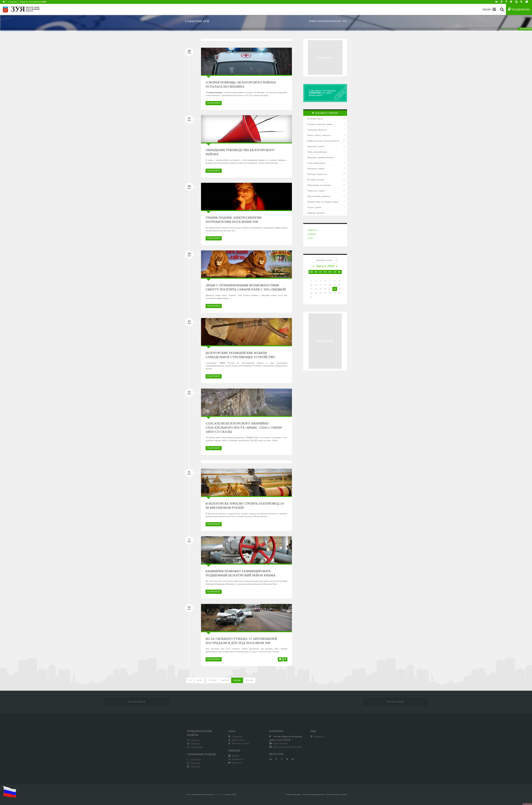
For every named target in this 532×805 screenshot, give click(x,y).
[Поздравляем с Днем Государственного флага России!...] (9, 792)
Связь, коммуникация (317, 152)
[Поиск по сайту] (502, 9)
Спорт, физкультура (316, 163)
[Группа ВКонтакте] (496, 2)
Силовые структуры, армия (319, 124)
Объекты (195, 763)
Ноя (189, 51)
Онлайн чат (237, 759)
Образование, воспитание (319, 185)
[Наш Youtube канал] (516, 2)
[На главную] (6, 2)
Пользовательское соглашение (336, 794)
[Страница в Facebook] (506, 2)
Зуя (18, 9)
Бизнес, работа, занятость (319, 135)
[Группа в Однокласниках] (501, 2)
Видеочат (237, 762)
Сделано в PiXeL (231, 794)
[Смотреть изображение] (217, 61)
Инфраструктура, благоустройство (323, 141)
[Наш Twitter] (511, 2)
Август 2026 (325, 266)
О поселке (196, 759)
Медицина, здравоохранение (320, 157)
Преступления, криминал (318, 196)
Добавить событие (326, 113)
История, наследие (315, 179)
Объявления (197, 747)
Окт (189, 607)
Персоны (195, 766)
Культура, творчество (317, 174)
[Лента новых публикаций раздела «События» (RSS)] (521, 2)
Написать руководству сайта (287, 747)
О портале (237, 736)
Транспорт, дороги (315, 146)
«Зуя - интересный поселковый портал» (200, 794)
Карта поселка (280, 743)
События (12, 2)
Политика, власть (315, 119)
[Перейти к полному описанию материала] (276, 61)
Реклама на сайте (240, 743)
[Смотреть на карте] (285, 659)
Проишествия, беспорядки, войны (322, 202)
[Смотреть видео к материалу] (280, 659)
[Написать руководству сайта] (527, 2)
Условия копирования (293, 794)
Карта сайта (238, 740)
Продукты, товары (315, 168)
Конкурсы (319, 736)
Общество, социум (316, 191)
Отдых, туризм (314, 207)
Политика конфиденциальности (313, 794)
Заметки (195, 740)
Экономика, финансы (317, 130)
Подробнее (213, 103)
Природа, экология (315, 213)
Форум (235, 755)
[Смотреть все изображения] (217, 129)
